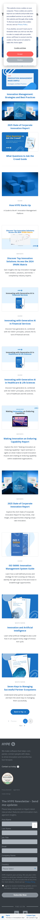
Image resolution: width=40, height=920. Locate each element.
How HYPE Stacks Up (20, 205)
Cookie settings (20, 48)
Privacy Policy (22, 24)
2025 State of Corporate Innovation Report (20, 505)
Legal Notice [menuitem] (16, 790)
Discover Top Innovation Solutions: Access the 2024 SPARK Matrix (20, 261)
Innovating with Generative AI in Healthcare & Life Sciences (20, 381)
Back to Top (18, 712)
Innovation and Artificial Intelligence (20, 629)
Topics (8, 915)
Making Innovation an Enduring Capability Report (20, 440)
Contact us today (9, 766)
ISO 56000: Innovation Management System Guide (20, 567)
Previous (13, 721)
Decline (20, 60)
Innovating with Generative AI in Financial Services (20, 322)
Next (21, 725)
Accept (20, 54)
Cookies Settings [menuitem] (6, 794)
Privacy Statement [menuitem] (6, 790)
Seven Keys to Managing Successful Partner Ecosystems (20, 688)
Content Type (30, 915)
